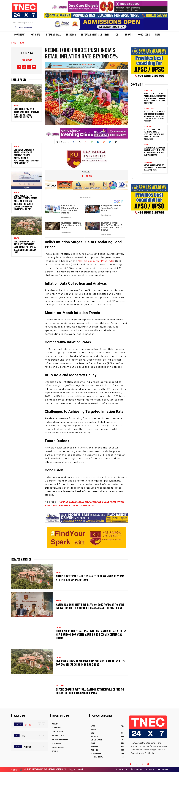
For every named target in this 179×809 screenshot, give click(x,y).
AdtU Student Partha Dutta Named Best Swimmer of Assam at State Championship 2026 (26, 113)
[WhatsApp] (91, 141)
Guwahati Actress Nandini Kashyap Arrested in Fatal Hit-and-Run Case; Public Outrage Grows (154, 151)
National (148, 162)
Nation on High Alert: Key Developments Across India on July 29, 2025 (155, 167)
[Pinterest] (85, 141)
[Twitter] (29, 67)
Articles (60, 685)
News (22, 42)
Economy (148, 126)
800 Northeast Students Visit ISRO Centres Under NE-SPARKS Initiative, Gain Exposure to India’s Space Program (154, 116)
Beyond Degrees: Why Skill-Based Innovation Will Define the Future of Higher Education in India (90, 691)
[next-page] (136, 178)
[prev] (39, 724)
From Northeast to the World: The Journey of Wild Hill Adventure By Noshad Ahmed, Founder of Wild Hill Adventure (155, 98)
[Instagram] (24, 67)
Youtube (164, 769)
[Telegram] (109, 141)
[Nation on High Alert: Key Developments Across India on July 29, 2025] (136, 166)
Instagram (138, 769)
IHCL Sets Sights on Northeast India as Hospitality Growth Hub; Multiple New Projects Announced (154, 134)
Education (149, 108)
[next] (43, 724)
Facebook (123, 769)
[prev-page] (132, 178)
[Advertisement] (89, 790)
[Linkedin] (97, 141)
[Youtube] (34, 67)
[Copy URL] (115, 141)
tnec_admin (26, 59)
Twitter (151, 769)
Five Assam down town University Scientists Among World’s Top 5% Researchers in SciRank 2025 (24, 247)
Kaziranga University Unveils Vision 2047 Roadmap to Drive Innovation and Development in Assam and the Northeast (26, 156)
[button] (22, 27)
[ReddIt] (103, 141)
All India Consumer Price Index (96, 261)
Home (13, 42)
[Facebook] (19, 67)
